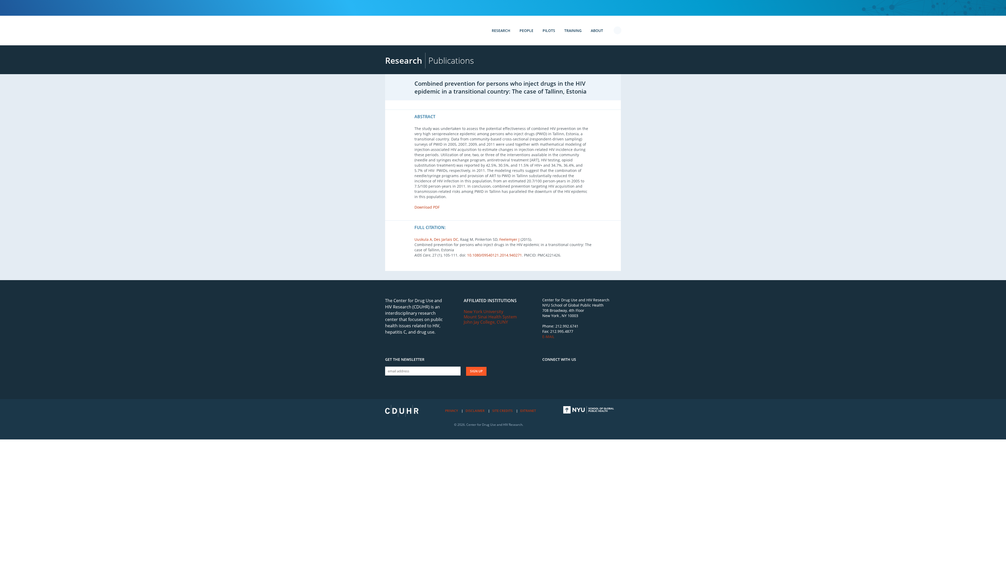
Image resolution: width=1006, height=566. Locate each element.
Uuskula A (423, 239)
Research (501, 30)
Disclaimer (475, 411)
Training (573, 30)
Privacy (451, 411)
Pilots (549, 30)
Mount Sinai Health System (490, 317)
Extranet (528, 411)
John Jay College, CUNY (486, 322)
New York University (483, 311)
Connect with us (559, 359)
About (597, 30)
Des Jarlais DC (446, 239)
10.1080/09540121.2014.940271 (494, 255)
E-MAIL (548, 336)
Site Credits (502, 411)
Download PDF (427, 207)
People (526, 30)
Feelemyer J (509, 239)
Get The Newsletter (404, 359)
